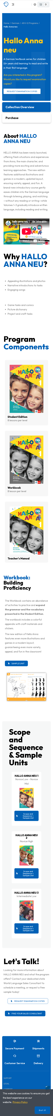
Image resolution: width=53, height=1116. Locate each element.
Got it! (42, 1110)
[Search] (29, 4)
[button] (16, 663)
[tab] (26, 107)
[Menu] (13, 4)
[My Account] (35, 4)
